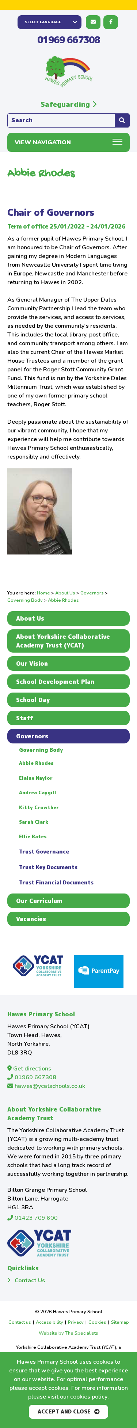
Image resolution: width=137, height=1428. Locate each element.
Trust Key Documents (48, 867)
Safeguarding (66, 104)
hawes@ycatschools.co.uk (49, 1086)
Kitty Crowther (39, 807)
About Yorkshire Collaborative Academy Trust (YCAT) (63, 641)
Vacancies (31, 919)
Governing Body (25, 600)
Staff (24, 718)
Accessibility (49, 1322)
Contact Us (30, 1280)
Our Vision (32, 663)
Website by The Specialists (68, 1333)
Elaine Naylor (36, 778)
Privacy (76, 1322)
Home (43, 593)
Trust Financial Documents (56, 882)
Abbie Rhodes (36, 763)
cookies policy (88, 1397)
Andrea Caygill (37, 792)
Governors (92, 593)
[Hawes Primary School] (68, 72)
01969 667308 (68, 39)
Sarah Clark (33, 822)
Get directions (31, 1069)
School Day (33, 700)
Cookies (97, 1322)
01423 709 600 (35, 1218)
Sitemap (120, 1322)
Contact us (19, 1322)
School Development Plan (55, 682)
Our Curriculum (39, 901)
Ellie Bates (33, 836)
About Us (65, 593)
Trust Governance (44, 851)
